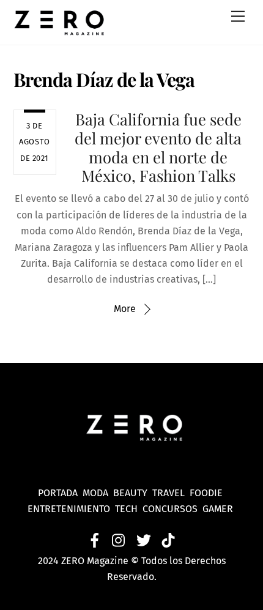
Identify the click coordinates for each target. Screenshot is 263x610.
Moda (98, 493)
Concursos (171, 509)
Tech (129, 509)
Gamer (218, 509)
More (125, 308)
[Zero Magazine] (59, 29)
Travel (171, 493)
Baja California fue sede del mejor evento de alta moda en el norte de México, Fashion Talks (158, 146)
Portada (58, 493)
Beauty (132, 493)
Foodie (206, 493)
